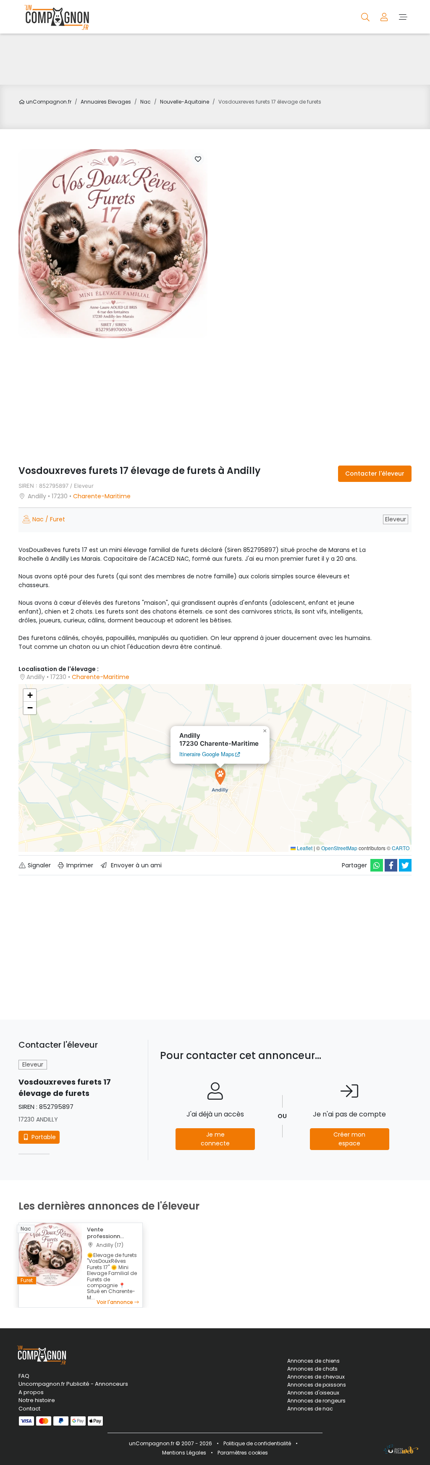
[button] (197, 159)
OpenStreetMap (339, 847)
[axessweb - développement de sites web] (401, 1449)
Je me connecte (215, 1139)
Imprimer (79, 865)
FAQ (23, 1376)
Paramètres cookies (243, 1452)
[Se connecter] (385, 16)
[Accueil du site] (54, 17)
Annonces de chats (312, 1369)
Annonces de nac (310, 1408)
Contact (29, 1409)
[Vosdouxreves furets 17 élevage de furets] (112, 243)
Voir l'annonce (115, 1302)
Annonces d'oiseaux (313, 1393)
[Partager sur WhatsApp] (376, 865)
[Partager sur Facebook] (391, 865)
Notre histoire (36, 1400)
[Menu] (403, 16)
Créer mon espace (349, 1139)
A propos (31, 1392)
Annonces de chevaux (316, 1377)
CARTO (400, 847)
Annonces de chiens (313, 1361)
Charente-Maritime (102, 496)
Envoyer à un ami (135, 865)
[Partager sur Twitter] (405, 865)
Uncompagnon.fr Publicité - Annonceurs (73, 1384)
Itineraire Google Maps (206, 754)
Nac (145, 101)
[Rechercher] (366, 16)
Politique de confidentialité (257, 1443)
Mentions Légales (184, 1452)
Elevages (106, 101)
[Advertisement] (215, 59)
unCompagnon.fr (48, 101)
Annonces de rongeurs (316, 1400)
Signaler (38, 865)
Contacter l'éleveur (374, 473)
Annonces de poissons (316, 1385)
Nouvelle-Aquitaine (184, 101)
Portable (43, 1137)
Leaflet (304, 847)
